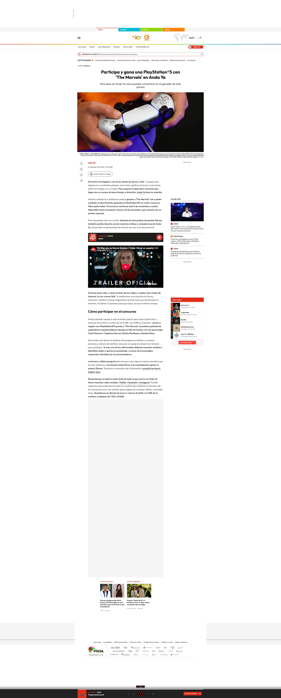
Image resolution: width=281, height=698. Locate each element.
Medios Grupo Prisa (96, 655)
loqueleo (164, 653)
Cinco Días (145, 650)
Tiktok (131, 619)
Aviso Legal (97, 642)
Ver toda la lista (186, 343)
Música (92, 47)
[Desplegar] (140, 686)
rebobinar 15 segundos (133, 694)
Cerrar (202, 54)
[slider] (140, 689)
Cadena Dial (153, 650)
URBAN (167, 30)
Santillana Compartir (147, 647)
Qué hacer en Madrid (159, 60)
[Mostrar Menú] (80, 37)
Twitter (81, 169)
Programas (106, 47)
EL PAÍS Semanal (161, 650)
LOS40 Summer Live (142, 47)
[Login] (201, 38)
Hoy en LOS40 (127, 47)
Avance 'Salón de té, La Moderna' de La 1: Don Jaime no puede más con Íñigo (138, 602)
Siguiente (152, 694)
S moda (154, 653)
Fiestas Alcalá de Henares (105, 60)
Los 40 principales (126, 647)
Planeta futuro (169, 650)
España (191, 38)
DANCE (145, 30)
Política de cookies (135, 642)
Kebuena (177, 650)
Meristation (174, 653)
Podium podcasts (135, 653)
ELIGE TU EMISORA (192, 693)
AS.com (164, 647)
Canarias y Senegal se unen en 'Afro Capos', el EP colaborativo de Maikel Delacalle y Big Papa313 (185, 241)
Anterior (128, 694)
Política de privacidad (120, 642)
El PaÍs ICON (145, 653)
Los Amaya (191, 60)
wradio (137, 650)
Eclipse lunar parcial (177, 60)
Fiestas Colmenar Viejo (126, 60)
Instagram (127, 619)
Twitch (149, 619)
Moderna (125, 653)
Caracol (179, 647)
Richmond (114, 653)
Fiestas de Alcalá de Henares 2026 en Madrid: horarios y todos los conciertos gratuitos (186, 253)
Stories (153, 619)
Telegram (81, 181)
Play (140, 694)
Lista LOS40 (82, 47)
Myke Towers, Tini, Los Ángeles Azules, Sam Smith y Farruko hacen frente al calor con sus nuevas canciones (187, 229)
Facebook (81, 164)
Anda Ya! (91, 163)
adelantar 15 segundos (147, 694)
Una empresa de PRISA (96, 649)
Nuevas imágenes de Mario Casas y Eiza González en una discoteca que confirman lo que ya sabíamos (112, 603)
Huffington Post (118, 650)
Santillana (136, 647)
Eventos (117, 47)
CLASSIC (123, 30)
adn (171, 647)
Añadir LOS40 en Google (102, 174)
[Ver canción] (176, 306)
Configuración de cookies (151, 642)
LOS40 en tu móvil (167, 642)
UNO (130, 650)
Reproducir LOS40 (159, 237)
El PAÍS (115, 647)
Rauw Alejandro (143, 60)
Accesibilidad (107, 642)
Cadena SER (157, 647)
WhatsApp (81, 175)
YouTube (136, 619)
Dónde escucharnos (181, 642)
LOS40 (100, 30)
